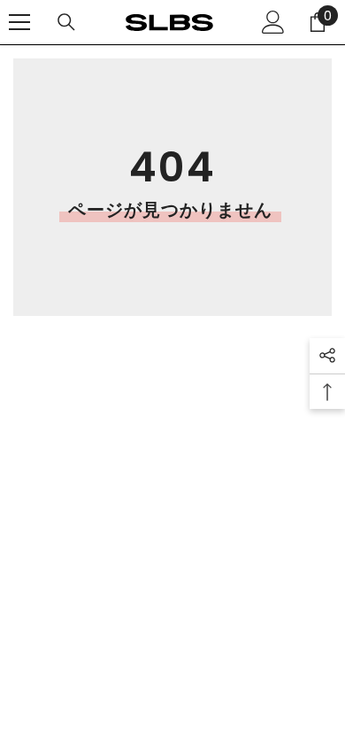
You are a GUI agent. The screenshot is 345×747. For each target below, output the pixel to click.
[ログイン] (273, 22)
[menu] (19, 22)
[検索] (66, 22)
